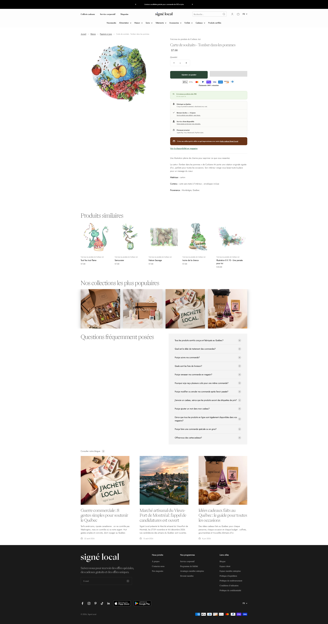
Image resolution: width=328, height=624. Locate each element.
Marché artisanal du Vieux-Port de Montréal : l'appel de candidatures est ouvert (163, 515)
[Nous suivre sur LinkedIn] (108, 603)
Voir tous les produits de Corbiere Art (185, 39)
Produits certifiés (214, 22)
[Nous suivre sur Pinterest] (95, 603)
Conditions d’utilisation (229, 585)
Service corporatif (107, 14)
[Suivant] (192, 4)
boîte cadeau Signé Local (229, 141)
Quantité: (174, 57)
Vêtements (160, 22)
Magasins (124, 14)
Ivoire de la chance (190, 260)
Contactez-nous (158, 566)
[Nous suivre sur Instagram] (89, 603)
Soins (148, 22)
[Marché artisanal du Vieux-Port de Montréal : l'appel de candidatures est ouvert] (164, 480)
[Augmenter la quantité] (186, 63)
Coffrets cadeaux (88, 14)
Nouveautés (111, 22)
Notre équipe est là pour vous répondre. (189, 124)
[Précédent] (135, 4)
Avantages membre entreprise (192, 571)
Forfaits (187, 22)
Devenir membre (187, 575)
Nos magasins (157, 571)
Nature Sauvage (155, 260)
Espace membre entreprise (230, 571)
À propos (156, 561)
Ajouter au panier (188, 75)
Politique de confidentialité (230, 590)
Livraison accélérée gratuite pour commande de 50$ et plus (164, 4)
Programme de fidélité (189, 566)
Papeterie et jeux (106, 34)
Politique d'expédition (228, 575)
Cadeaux (199, 22)
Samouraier (119, 260)
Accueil (83, 34)
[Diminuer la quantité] (174, 63)
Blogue (222, 561)
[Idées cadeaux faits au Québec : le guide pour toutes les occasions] (223, 480)
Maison (137, 22)
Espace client (225, 566)
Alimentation (124, 22)
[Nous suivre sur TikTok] (102, 603)
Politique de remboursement (231, 580)
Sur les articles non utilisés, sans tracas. (189, 115)
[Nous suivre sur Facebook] (82, 603)
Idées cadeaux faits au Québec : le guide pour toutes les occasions (223, 515)
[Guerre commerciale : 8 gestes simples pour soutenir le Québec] (105, 480)
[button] (228, 74)
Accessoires (174, 22)
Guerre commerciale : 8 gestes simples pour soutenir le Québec (104, 515)
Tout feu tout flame (88, 260)
